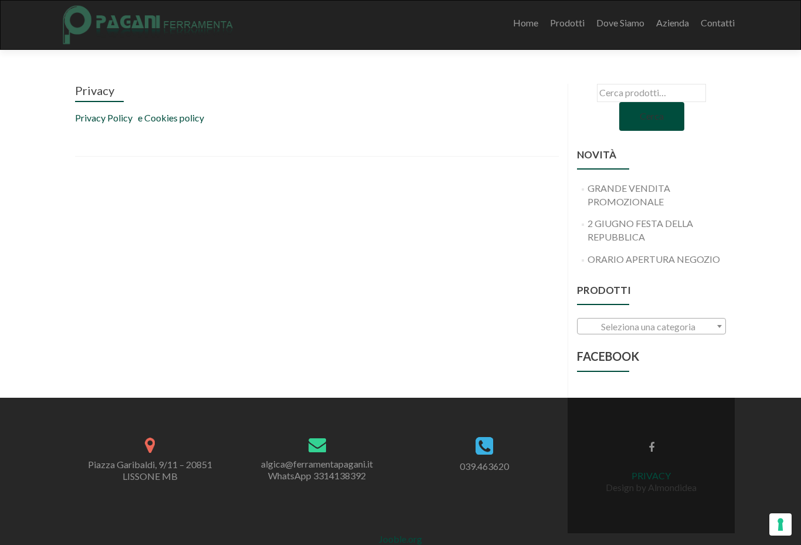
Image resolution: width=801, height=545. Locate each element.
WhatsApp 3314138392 (317, 475)
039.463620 (484, 466)
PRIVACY (651, 475)
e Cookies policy (170, 117)
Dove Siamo (620, 22)
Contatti (718, 22)
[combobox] (651, 326)
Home (525, 22)
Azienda (672, 22)
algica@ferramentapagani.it (317, 463)
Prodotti (567, 22)
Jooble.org (400, 538)
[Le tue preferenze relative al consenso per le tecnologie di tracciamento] (780, 524)
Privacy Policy (104, 117)
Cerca (652, 115)
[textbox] (651, 327)
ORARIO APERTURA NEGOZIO (654, 259)
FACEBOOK (608, 356)
